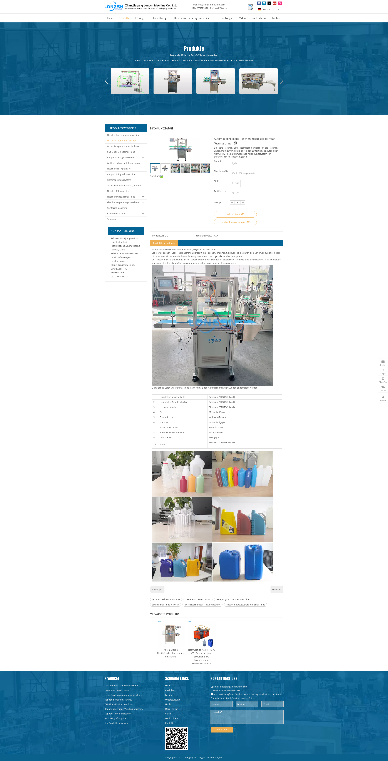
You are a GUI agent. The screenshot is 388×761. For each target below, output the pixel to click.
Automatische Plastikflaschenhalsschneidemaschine (170, 653)
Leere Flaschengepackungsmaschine (123, 695)
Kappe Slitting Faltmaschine (121, 174)
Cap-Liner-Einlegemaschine (121, 151)
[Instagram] (280, 3)
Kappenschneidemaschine (118, 713)
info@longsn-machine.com (211, 4)
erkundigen (233, 214)
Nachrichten (171, 718)
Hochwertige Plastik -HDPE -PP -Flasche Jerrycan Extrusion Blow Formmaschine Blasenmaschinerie (201, 656)
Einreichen (222, 729)
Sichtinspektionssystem (119, 179)
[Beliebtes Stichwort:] (250, 7)
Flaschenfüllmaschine (118, 191)
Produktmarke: (202, 235)
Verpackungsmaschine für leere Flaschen (127, 146)
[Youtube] (274, 3)
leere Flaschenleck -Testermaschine (202, 604)
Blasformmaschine (116, 213)
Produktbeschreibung (164, 243)
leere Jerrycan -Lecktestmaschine (232, 599)
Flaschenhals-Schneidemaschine (121, 685)
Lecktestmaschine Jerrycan (165, 604)
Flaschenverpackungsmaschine (123, 202)
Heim (168, 685)
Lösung (168, 695)
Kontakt (169, 723)
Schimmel (112, 219)
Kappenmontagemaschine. (118, 699)
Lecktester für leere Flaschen (121, 140)
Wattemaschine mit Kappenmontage (125, 163)
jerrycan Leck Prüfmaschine (166, 599)
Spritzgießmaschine (117, 207)
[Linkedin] (264, 3)
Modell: (156, 235)
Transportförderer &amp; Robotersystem (127, 185)
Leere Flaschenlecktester (198, 599)
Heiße (168, 704)
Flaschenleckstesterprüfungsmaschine (245, 604)
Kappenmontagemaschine (120, 157)
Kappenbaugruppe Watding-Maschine (124, 708)
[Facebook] (259, 3)
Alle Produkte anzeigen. (117, 723)
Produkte (169, 690)
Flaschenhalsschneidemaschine (123, 135)
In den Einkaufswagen (233, 222)
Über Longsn (171, 708)
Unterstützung (172, 699)
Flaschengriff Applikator (119, 168)
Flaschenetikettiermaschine (121, 196)
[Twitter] (269, 3)
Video (168, 713)
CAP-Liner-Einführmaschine (119, 704)
